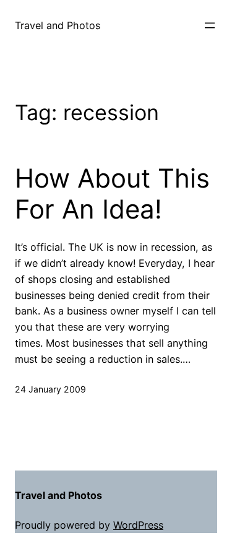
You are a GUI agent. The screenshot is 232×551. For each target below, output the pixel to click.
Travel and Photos (57, 25)
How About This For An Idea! (112, 194)
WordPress (138, 525)
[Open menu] (209, 25)
